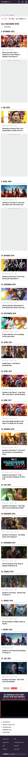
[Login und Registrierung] (22, 2)
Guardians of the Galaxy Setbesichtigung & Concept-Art (14, 651)
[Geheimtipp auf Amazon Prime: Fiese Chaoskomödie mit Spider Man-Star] (14, 117)
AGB (15, 739)
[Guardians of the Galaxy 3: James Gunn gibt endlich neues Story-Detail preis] (14, 191)
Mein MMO (16, 749)
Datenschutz (6, 742)
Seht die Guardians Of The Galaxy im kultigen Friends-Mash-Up (12, 565)
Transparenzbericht (18, 742)
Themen (6, 15)
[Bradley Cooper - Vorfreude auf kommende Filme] (14, 352)
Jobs (4, 745)
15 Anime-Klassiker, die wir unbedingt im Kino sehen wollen (13, 335)
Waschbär (4, 19)
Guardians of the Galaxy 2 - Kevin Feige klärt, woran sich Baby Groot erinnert (13, 507)
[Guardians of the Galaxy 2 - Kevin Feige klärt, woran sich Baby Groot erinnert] (14, 494)
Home (2, 15)
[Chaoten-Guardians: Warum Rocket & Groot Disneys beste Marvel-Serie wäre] (14, 294)
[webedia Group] (14, 754)
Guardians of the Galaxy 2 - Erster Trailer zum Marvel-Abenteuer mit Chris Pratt (13, 477)
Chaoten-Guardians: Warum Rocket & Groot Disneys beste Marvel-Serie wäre (13, 306)
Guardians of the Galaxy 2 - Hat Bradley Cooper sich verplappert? (13, 536)
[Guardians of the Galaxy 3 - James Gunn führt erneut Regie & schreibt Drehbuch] (14, 381)
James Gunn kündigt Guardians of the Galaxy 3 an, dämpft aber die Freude (13, 422)
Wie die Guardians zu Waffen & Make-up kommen (13, 623)
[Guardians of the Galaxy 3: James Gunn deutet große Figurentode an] (14, 265)
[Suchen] (19, 2)
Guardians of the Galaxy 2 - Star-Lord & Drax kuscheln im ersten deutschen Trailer (13, 452)
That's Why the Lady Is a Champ (14, 699)
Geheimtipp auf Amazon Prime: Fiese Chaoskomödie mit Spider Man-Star (12, 129)
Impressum (5, 739)
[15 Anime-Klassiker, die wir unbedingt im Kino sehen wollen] (14, 323)
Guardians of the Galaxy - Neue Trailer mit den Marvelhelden (13, 680)
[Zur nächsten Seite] (21, 688)
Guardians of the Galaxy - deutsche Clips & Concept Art (14, 594)
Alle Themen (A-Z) (21, 19)
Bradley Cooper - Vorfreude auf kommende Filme (11, 364)
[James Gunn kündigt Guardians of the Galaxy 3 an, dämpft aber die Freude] (14, 410)
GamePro (5, 749)
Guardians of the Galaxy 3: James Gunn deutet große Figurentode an (13, 277)
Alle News (12, 19)
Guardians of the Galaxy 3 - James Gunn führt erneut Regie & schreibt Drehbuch (13, 393)
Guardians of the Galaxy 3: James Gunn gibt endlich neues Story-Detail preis (13, 203)
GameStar (16, 745)
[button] (6, 27)
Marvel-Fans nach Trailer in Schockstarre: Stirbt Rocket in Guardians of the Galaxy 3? (11, 54)
